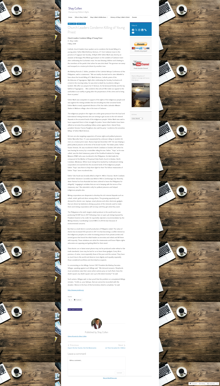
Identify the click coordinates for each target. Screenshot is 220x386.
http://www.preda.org (76, 290)
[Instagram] (139, 30)
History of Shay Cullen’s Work (120, 17)
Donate (134, 17)
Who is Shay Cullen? (81, 17)
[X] (136, 30)
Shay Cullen (75, 8)
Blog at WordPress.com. (110, 378)
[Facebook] (133, 30)
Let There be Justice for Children (115, 346)
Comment (119, 373)
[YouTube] (133, 32)
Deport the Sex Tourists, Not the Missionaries (82, 346)
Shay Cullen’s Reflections (98, 17)
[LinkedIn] (142, 30)
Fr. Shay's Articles (75, 309)
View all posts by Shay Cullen (77, 336)
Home (70, 17)
